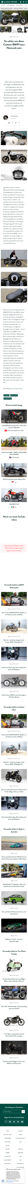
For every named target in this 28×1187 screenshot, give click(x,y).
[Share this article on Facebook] (12, 123)
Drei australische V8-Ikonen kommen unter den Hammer (14, 913)
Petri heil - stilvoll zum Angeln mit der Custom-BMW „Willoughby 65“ (14, 641)
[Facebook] (6, 1121)
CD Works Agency (20, 1138)
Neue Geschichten (6, 9)
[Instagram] (10, 1121)
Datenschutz (20, 1163)
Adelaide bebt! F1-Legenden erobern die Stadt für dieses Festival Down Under (14, 885)
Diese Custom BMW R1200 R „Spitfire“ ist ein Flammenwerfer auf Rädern (14, 614)
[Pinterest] (18, 1121)
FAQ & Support (20, 1167)
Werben (8, 1152)
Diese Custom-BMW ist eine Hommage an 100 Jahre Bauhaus (14, 696)
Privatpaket (7, 1163)
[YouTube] (22, 1121)
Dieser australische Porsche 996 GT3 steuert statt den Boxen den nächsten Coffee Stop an (14, 858)
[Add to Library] (19, 123)
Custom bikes (6, 395)
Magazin (11, 37)
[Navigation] (26, 2)
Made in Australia (14, 395)
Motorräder (10, 5)
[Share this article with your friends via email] (9, 123)
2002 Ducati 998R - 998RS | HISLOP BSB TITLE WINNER (14, 453)
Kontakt (7, 1149)
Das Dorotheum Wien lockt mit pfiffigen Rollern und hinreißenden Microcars (14, 980)
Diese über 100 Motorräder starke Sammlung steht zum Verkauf (14, 1007)
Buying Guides (18, 9)
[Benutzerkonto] (21, 2)
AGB (20, 1160)
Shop (20, 1142)
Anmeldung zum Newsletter (14, 1107)
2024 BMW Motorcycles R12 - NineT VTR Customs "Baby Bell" (14, 427)
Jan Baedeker (14, 116)
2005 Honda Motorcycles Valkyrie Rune (14, 479)
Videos (20, 1134)
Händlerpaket (7, 1160)
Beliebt (7, 1145)
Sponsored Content (16, 609)
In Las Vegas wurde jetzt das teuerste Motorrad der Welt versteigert (14, 1035)
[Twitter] (14, 1121)
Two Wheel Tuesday (7, 398)
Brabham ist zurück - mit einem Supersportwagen (14, 940)
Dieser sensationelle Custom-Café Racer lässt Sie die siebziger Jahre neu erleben (14, 791)
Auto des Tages (8, 1134)
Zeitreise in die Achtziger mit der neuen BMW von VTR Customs (14, 1062)
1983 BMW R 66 (14, 504)
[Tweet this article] (15, 123)
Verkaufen (7, 1156)
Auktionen (19, 5)
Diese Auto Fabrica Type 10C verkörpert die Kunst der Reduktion (14, 668)
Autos (3, 5)
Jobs (20, 1156)
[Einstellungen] (23, 2)
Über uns (20, 1149)
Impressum (20, 1152)
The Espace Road (17, 389)
